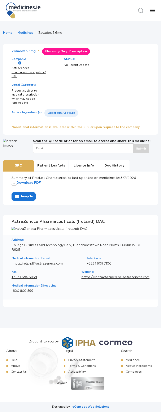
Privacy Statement (81, 360)
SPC (18, 165)
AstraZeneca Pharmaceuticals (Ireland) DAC (29, 72)
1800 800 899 (22, 291)
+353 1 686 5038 (24, 277)
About (15, 365)
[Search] (141, 10)
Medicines (25, 33)
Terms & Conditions (82, 365)
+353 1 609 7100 (99, 263)
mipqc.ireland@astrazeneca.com (37, 263)
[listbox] (61, 113)
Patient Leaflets (51, 165)
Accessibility (77, 371)
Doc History (114, 165)
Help (14, 360)
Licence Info (84, 165)
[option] (61, 113)
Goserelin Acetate (61, 112)
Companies (134, 371)
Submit (141, 148)
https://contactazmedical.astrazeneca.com (115, 277)
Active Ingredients (139, 365)
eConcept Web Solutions (90, 406)
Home (7, 33)
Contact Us (19, 371)
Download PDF (29, 183)
